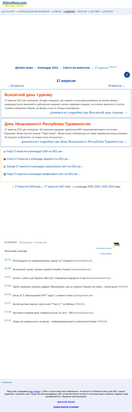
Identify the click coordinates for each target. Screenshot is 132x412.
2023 (105, 186)
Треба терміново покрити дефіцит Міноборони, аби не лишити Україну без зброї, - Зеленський (65, 286)
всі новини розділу (104, 248)
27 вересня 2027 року (58, 186)
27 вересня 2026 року (28, 186)
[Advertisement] (66, 40)
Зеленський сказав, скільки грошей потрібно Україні (42, 269)
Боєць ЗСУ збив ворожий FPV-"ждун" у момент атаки (42, 295)
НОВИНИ (57, 11)
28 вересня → (116, 85)
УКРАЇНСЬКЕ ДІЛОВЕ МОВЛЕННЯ (34, 11)
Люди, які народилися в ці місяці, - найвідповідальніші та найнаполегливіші (54, 321)
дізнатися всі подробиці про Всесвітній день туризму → (88, 112)
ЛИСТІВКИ (95, 11)
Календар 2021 (48, 67)
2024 (97, 186)
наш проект (34, 391)
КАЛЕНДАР (69, 11)
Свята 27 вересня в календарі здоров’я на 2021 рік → (38, 159)
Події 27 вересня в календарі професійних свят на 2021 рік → (43, 174)
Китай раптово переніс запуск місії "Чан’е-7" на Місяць (43, 304)
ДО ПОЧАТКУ (8, 11)
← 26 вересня (15, 85)
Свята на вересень (76, 67)
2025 (90, 186)
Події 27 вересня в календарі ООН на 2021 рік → (35, 151)
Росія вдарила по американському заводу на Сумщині (42, 260)
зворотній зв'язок (66, 401)
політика (7, 382)
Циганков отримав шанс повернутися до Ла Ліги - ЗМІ (43, 312)
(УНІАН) (123, 286)
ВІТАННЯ (82, 11)
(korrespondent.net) (82, 260)
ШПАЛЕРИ (108, 11)
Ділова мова (24, 67)
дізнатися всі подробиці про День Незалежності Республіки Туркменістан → (74, 141)
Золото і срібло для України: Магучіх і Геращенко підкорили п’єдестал (51, 278)
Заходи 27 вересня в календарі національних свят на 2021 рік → (45, 166)
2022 (112, 186)
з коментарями (106, 254)
